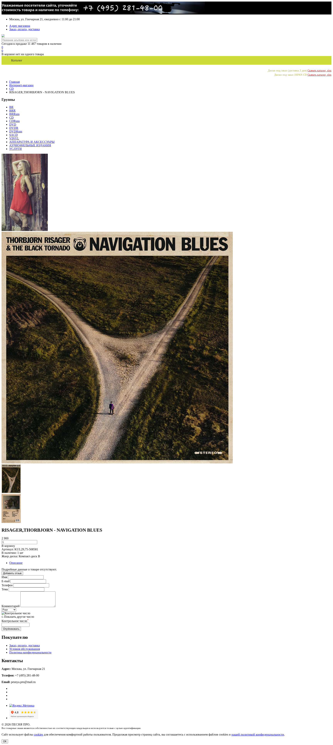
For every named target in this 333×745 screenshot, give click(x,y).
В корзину (8, 545)
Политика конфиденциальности (30, 652)
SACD (13, 135)
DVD (12, 124)
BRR (12, 110)
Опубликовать (11, 628)
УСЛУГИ (15, 148)
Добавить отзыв (12, 573)
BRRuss (14, 114)
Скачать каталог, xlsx (319, 70)
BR (11, 107)
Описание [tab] (16, 562)
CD (11, 88)
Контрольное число (15, 621)
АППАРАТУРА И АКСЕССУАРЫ (32, 141)
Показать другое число (19, 616)
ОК (5, 741)
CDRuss (14, 121)
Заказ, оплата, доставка (24, 29)
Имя (4, 577)
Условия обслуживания (24, 649)
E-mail (6, 581)
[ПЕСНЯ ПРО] (3, 36)
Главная (14, 81)
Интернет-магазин (21, 85)
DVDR (13, 128)
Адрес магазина (19, 25)
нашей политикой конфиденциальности (257, 734)
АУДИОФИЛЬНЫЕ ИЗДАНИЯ (30, 145)
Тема (5, 589)
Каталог (16, 60)
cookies (38, 734)
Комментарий (11, 606)
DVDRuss (15, 131)
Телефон (7, 585)
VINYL (14, 138)
